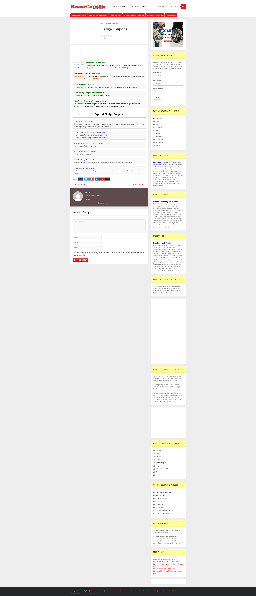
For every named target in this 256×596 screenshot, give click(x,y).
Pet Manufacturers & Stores (165, 510)
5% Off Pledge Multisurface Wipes (87, 73)
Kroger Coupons (139, 185)
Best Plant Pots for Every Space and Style (166, 561)
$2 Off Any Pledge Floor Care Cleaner (86, 160)
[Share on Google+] (91, 179)
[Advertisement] (109, 51)
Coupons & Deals (115, 15)
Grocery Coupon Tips (163, 513)
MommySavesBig (143, 591)
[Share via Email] (107, 179)
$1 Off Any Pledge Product (84, 84)
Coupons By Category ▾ (155, 15)
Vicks (157, 454)
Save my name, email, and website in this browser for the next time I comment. (109, 253)
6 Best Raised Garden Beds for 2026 (165, 559)
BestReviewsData (75, 593)
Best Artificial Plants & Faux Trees (164, 568)
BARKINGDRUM (172, 591)
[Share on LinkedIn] (97, 179)
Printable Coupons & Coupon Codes (167, 162)
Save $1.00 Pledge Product (96, 62)
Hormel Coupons (79, 185)
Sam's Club (159, 136)
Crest (158, 460)
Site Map (115, 591)
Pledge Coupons (113, 29)
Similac (158, 457)
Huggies (158, 466)
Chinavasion (134, 591)
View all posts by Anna (93, 195)
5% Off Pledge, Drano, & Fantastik (85, 152)
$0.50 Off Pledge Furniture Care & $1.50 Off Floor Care (92, 143)
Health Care (160, 501)
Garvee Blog (96, 593)
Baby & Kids (160, 495)
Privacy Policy (94, 591)
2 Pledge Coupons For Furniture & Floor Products (90, 132)
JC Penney (159, 142)
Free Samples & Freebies (162, 243)
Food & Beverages (162, 498)
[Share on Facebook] (80, 179)
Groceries (109, 23)
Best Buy (159, 127)
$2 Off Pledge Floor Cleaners (83, 121)
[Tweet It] (86, 179)
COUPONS (135, 6)
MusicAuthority (162, 591)
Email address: (158, 89)
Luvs (157, 475)
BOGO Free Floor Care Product (84, 168)
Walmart (159, 118)
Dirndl (90, 593)
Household (115, 23)
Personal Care (160, 507)
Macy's (158, 130)
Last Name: (157, 80)
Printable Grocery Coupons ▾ (134, 15)
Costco (158, 121)
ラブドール (84, 593)
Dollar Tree (159, 139)
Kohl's (158, 133)
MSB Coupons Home (79, 15)
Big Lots (158, 146)
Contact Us (108, 591)
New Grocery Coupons (163, 492)
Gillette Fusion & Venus (164, 469)
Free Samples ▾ (171, 15)
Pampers (159, 450)
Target (158, 124)
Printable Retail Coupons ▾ (97, 15)
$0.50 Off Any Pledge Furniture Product (89, 93)
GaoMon (126, 591)
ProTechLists (153, 591)
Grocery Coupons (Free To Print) (165, 202)
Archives (101, 591)
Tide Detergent (161, 463)
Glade (158, 472)
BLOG (144, 6)
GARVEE (121, 591)
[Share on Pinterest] (102, 179)
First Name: (157, 72)
